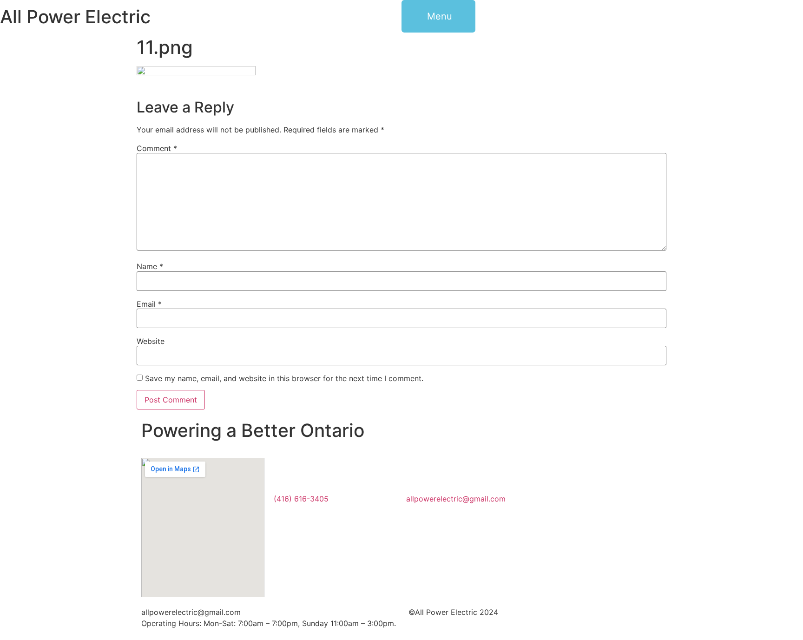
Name (150, 266)
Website (151, 341)
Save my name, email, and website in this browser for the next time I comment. (284, 378)
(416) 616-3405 (301, 498)
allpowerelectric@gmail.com (456, 498)
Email (149, 304)
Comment (157, 148)
